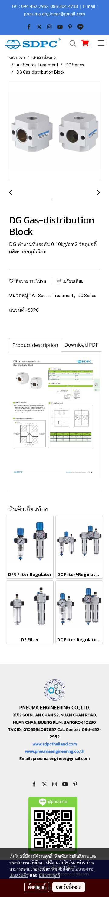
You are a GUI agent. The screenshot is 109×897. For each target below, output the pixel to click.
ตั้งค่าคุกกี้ (36, 886)
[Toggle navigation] (101, 43)
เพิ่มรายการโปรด (29, 281)
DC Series (87, 295)
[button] (71, 43)
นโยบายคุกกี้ (49, 875)
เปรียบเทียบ (72, 281)
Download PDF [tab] (81, 344)
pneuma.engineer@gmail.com (61, 758)
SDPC (33, 310)
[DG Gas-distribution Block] (54, 131)
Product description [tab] (35, 345)
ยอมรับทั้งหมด (68, 886)
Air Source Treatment (53, 295)
